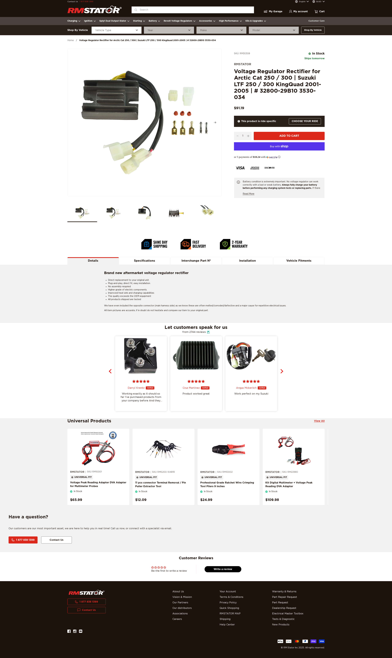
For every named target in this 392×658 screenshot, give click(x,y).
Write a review (223, 569)
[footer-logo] (86, 592)
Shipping (225, 619)
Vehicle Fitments (298, 260)
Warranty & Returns (284, 591)
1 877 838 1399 (86, 1)
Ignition (88, 21)
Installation (247, 260)
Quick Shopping (229, 608)
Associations (180, 613)
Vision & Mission (182, 597)
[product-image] (98, 449)
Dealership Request (284, 608)
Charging (72, 21)
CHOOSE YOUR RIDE (305, 121)
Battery (153, 21)
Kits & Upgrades (254, 21)
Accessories (205, 21)
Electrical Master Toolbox (287, 613)
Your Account (228, 591)
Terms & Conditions (231, 597)
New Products (280, 624)
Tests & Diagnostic (283, 619)
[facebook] (69, 632)
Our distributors (182, 608)
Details (93, 260)
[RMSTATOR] (94, 9)
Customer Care (316, 21)
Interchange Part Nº (196, 260)
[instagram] (74, 632)
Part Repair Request (284, 597)
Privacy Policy (228, 602)
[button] (279, 157)
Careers (177, 619)
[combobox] (193, 9)
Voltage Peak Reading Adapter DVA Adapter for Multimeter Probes (98, 484)
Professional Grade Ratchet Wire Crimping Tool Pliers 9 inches (227, 484)
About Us (178, 591)
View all (319, 421)
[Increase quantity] (248, 136)
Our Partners (180, 602)
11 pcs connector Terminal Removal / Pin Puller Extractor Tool (160, 484)
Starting (137, 21)
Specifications (144, 260)
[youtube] (80, 632)
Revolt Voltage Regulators (178, 21)
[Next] (215, 122)
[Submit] (135, 9)
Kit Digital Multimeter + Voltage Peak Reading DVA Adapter (288, 484)
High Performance (229, 21)
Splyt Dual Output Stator (112, 21)
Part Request (280, 602)
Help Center (227, 624)
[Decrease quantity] (237, 136)
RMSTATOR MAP (230, 613)
